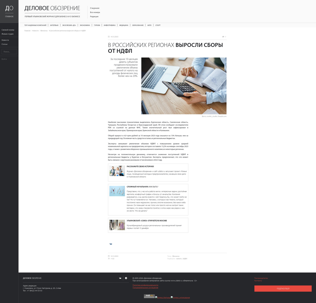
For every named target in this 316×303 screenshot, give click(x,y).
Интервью (54, 25)
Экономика (85, 25)
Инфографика (110, 25)
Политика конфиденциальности (145, 285)
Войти (4, 59)
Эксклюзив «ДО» (69, 25)
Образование (138, 25)
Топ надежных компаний (35, 25)
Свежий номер (8, 30)
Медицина (123, 25)
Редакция (94, 16)
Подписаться (283, 288)
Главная (27, 30)
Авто (149, 25)
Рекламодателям (261, 278)
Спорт (157, 25)
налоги (179, 258)
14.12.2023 (114, 36)
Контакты (258, 280)
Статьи (4, 44)
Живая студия (7, 34)
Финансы (43, 30)
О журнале (94, 8)
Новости (5, 40)
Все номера (95, 12)
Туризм (97, 25)
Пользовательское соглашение (145, 287)
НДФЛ (185, 258)
